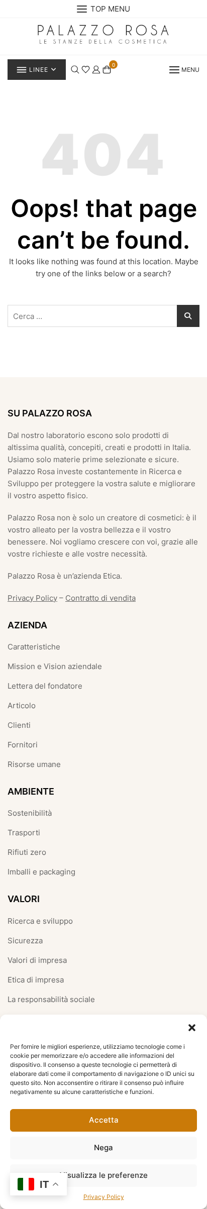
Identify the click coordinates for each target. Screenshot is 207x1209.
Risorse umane (34, 764)
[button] (192, 1027)
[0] (106, 69)
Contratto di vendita (100, 598)
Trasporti (24, 832)
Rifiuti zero (27, 852)
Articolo (22, 705)
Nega (103, 1147)
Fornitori (23, 744)
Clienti (19, 725)
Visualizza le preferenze (104, 1175)
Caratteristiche (34, 646)
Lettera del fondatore (45, 686)
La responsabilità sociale (51, 999)
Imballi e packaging (41, 871)
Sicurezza (25, 940)
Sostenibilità (30, 813)
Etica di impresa (36, 979)
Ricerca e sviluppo (40, 921)
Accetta (104, 1120)
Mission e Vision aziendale (55, 666)
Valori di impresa (37, 960)
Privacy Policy (103, 1196)
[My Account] (96, 68)
